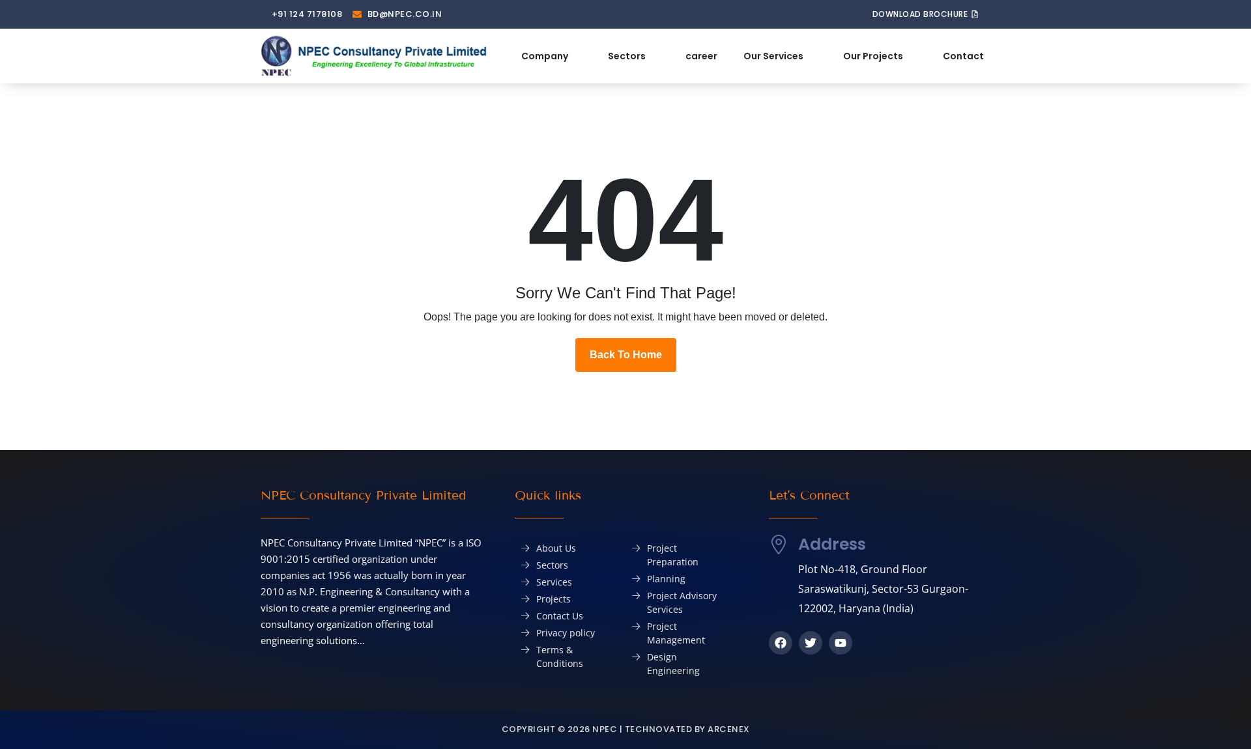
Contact (963, 56)
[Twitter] (810, 643)
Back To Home (626, 354)
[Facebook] (780, 643)
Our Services (773, 56)
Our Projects (873, 56)
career (701, 56)
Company (544, 56)
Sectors (627, 56)
